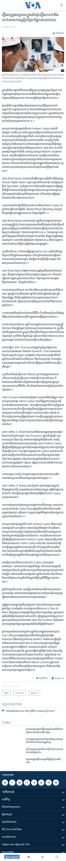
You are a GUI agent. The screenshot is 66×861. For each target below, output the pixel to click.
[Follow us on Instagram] (27, 783)
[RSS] (41, 783)
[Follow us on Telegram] (34, 783)
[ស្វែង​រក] (57, 857)
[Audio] (43, 857)
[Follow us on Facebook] (5, 783)
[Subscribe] (56, 783)
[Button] (58, 33)
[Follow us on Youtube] (19, 783)
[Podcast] (48, 783)
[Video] (29, 857)
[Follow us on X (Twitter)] (12, 783)
